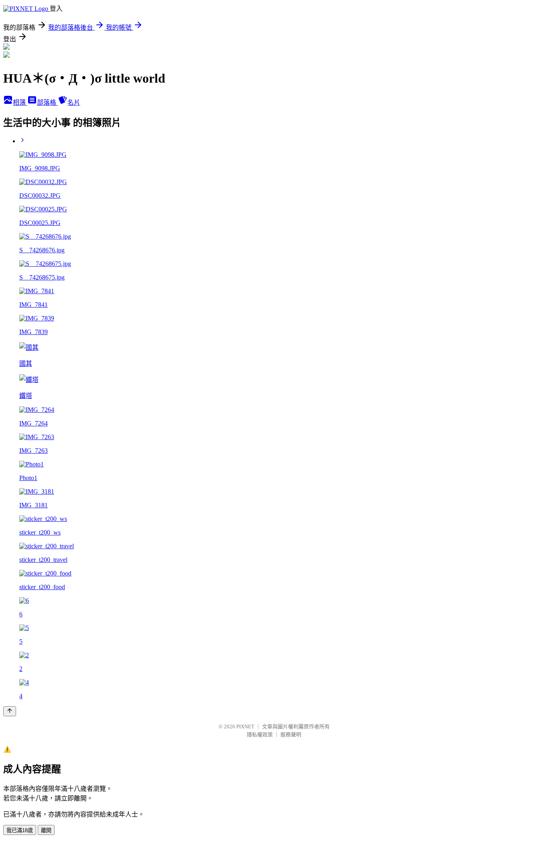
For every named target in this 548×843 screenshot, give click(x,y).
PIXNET (245, 726)
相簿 (20, 102)
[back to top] (9, 711)
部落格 (47, 102)
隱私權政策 (260, 735)
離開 (46, 830)
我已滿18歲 (19, 830)
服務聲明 (290, 735)
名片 (73, 102)
